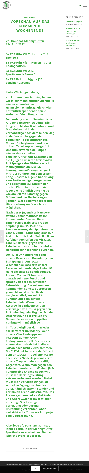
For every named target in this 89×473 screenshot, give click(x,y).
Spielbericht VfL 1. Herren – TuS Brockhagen (73, 31)
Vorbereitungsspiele (74, 22)
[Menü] (84, 5)
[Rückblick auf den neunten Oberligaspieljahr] (2, 236)
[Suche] (78, 5)
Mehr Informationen (50, 468)
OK (36, 468)
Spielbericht (30, 17)
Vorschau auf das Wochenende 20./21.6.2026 (73, 43)
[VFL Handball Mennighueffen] (6, 5)
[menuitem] (78, 5)
